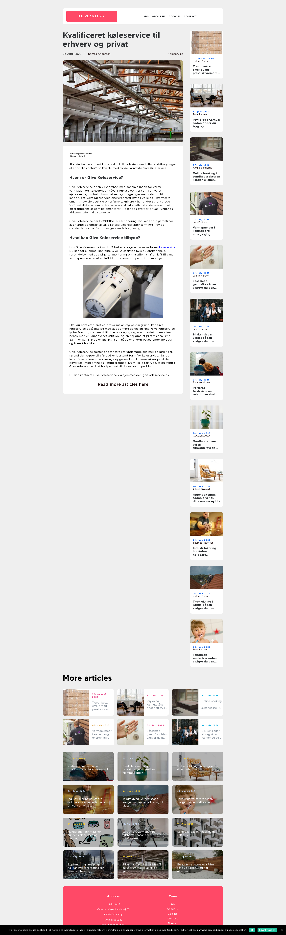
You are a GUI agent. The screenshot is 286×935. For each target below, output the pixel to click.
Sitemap (173, 923)
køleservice (175, 53)
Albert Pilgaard (201, 489)
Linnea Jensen (201, 329)
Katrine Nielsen (201, 61)
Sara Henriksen (201, 382)
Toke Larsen (200, 114)
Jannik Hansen (201, 276)
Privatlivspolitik (267, 930)
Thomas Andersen (98, 53)
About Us (159, 16)
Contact (190, 16)
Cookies (175, 16)
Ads (146, 16)
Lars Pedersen (201, 222)
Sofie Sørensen (201, 436)
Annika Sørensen (202, 168)
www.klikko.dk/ (116, 924)
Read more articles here (123, 384)
